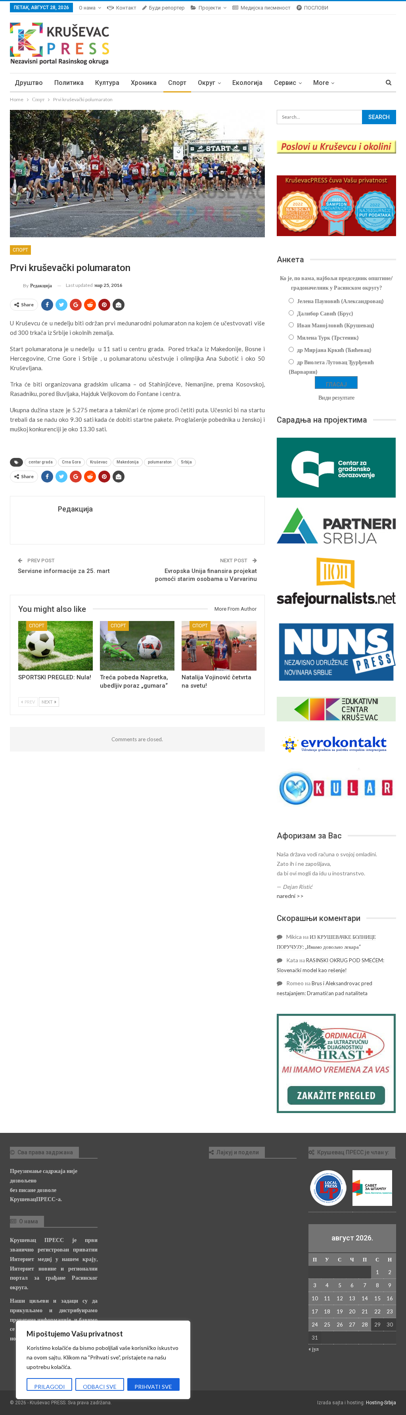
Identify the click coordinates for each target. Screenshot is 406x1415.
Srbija (186, 462)
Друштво (29, 83)
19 (340, 1311)
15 (377, 1298)
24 (315, 1324)
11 (327, 1298)
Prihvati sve (153, 1386)
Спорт (177, 83)
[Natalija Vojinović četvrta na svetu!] (219, 645)
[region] (103, 1360)
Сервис (285, 83)
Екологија (247, 83)
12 (340, 1298)
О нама (87, 8)
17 (315, 1311)
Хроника (144, 83)
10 (315, 1298)
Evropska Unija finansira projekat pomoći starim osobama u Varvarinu (206, 575)
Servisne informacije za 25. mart (64, 571)
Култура (107, 83)
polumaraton (160, 462)
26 (340, 1324)
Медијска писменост (266, 8)
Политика (69, 83)
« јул (313, 1349)
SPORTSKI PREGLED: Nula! (54, 677)
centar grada (41, 462)
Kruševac (98, 462)
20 (352, 1311)
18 (327, 1311)
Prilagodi (49, 1386)
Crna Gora (71, 462)
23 (390, 1311)
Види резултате (336, 397)
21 (365, 1311)
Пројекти (210, 8)
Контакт (126, 8)
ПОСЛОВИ (316, 8)
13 (352, 1298)
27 (352, 1324)
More (321, 83)
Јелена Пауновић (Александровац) (340, 301)
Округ (206, 83)
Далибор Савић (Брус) (325, 313)
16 (390, 1298)
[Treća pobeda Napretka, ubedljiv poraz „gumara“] (137, 645)
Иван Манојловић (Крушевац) (335, 325)
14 (365, 1298)
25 (327, 1324)
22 (377, 1311)
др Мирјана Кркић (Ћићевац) (334, 349)
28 (365, 1324)
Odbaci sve (100, 1386)
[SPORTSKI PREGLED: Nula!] (55, 645)
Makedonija (128, 462)
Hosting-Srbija (381, 1402)
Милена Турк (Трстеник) (328, 337)
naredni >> (290, 895)
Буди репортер (167, 8)
